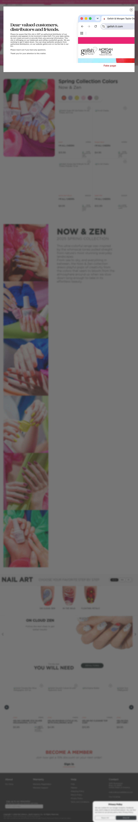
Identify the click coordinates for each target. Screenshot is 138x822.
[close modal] (131, 9)
